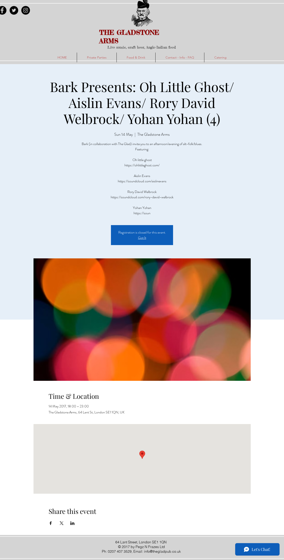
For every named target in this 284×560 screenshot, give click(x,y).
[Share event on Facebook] (51, 523)
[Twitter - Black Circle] (14, 10)
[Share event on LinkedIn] (72, 523)
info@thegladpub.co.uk (162, 551)
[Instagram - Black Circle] (25, 10)
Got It (142, 237)
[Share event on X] (61, 523)
